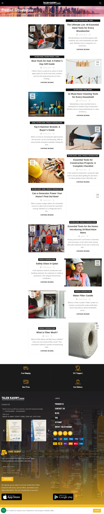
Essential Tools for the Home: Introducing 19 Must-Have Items (83, 229)
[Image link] (68, 439)
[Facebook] (55, 433)
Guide (91, 20)
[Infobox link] (26, 370)
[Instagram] (60, 433)
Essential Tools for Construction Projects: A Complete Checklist (83, 163)
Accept (97, 510)
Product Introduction (54, 122)
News (90, 89)
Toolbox (76, 20)
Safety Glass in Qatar (47, 263)
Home (3, 14)
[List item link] (26, 410)
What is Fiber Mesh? (47, 332)
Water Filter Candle (83, 295)
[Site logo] (52, 3)
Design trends (49, 56)
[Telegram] (70, 433)
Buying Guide (83, 20)
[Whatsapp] (65, 433)
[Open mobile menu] (3, 3)
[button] (4, 430)
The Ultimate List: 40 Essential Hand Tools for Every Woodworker (83, 27)
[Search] (100, 3)
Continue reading (83, 49)
